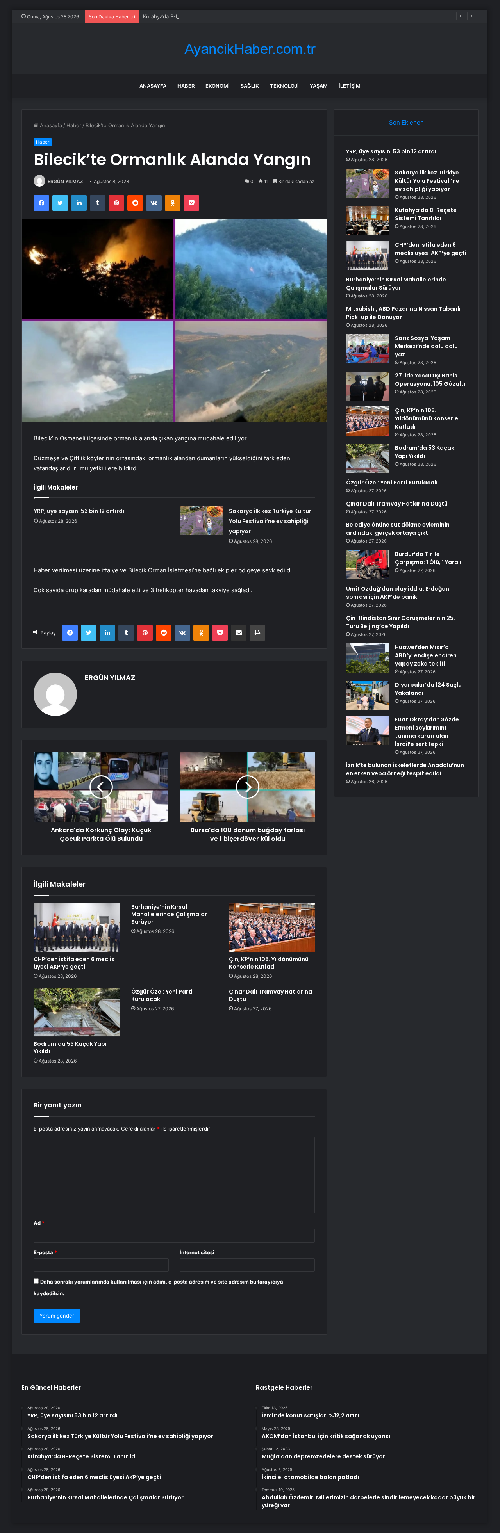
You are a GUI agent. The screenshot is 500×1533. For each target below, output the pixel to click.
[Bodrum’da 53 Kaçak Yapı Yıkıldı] (77, 1012)
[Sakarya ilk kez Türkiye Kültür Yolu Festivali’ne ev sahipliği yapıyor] (201, 520)
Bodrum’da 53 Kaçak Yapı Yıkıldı (70, 1047)
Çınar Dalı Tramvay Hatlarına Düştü (270, 995)
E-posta (45, 1252)
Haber (186, 86)
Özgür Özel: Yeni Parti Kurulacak (162, 995)
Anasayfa (152, 86)
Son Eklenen (406, 122)
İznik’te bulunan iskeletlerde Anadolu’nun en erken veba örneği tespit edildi (405, 769)
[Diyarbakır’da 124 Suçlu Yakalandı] (367, 695)
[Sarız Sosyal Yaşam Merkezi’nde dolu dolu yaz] (367, 348)
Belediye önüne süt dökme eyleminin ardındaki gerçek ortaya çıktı (398, 529)
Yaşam (319, 86)
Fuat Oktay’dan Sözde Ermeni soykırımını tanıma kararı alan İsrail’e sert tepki (427, 732)
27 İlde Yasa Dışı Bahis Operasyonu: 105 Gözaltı (430, 380)
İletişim (350, 86)
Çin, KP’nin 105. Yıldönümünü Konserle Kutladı (269, 962)
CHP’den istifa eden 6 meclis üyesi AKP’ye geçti (74, 962)
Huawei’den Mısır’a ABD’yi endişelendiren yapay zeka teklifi (426, 655)
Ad (39, 1223)
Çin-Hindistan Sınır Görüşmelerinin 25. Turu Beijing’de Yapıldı (400, 622)
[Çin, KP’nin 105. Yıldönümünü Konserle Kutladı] (272, 927)
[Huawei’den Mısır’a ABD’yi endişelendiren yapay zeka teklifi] (367, 658)
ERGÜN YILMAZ (65, 181)
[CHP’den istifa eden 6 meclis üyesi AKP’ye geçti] (77, 927)
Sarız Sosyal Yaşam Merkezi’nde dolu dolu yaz (426, 346)
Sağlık (250, 86)
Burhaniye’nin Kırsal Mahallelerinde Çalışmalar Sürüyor (169, 914)
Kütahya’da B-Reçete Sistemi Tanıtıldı (187, 16)
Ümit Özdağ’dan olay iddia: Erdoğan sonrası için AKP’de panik (397, 593)
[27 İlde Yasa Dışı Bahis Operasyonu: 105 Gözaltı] (367, 386)
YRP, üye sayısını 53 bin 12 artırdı (79, 511)
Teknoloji (284, 86)
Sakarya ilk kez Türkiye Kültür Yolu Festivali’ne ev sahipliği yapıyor (270, 521)
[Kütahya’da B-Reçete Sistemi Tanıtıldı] (367, 220)
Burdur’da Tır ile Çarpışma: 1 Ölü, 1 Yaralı (428, 558)
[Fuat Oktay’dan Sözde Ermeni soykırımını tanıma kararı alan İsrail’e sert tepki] (367, 730)
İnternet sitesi (197, 1252)
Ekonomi (217, 86)
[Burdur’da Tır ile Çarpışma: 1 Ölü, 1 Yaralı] (367, 564)
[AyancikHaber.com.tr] (250, 49)
